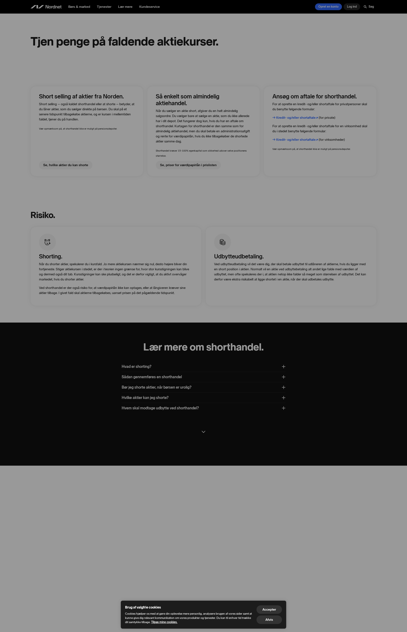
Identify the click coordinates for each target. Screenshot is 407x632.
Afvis (269, 620)
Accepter (269, 609)
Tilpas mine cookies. (164, 622)
